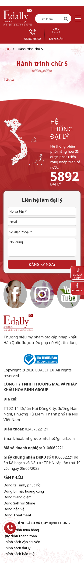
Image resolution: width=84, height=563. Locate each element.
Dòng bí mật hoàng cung (24, 491)
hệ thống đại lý (61, 128)
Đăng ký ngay (42, 264)
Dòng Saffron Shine (19, 503)
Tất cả (9, 79)
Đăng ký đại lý (77, 276)
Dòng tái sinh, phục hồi (22, 485)
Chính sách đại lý (17, 547)
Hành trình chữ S (30, 49)
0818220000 (32, 39)
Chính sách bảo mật (20, 553)
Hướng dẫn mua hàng (21, 529)
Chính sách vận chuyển (22, 541)
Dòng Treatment (17, 515)
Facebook (77, 290)
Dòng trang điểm (18, 497)
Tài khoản (56, 39)
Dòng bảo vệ (14, 509)
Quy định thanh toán (20, 535)
